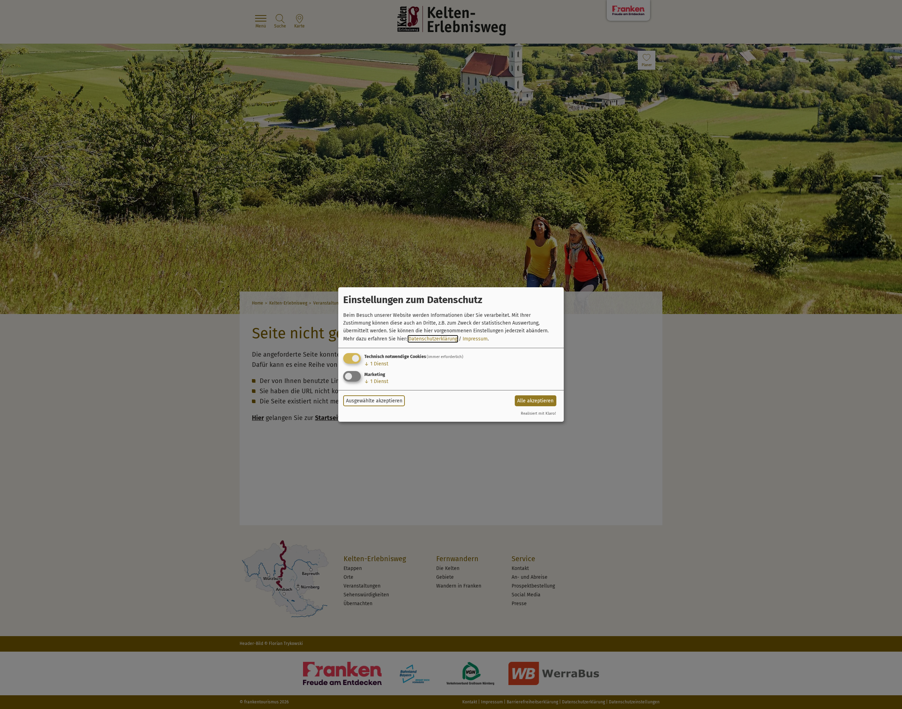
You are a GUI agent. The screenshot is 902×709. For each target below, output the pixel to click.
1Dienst (376, 364)
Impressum (475, 339)
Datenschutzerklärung (432, 339)
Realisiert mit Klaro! (538, 413)
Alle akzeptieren (535, 401)
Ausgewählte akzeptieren (374, 401)
